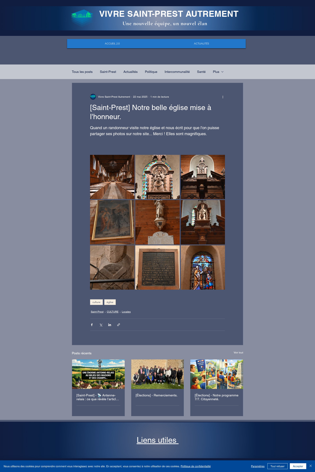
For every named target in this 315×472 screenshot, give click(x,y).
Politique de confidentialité (196, 466)
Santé (201, 72)
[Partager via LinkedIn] (109, 324)
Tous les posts (82, 72)
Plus (216, 72)
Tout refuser (278, 466)
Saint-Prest (108, 72)
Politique (151, 72)
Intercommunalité (177, 72)
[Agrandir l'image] (112, 177)
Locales (126, 311)
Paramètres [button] (258, 466)
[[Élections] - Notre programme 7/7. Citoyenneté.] (216, 374)
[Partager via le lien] (118, 324)
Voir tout (238, 352)
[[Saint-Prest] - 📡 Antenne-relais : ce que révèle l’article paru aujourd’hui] (98, 374)
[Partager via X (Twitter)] (100, 324)
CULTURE (112, 311)
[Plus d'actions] (223, 97)
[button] (158, 440)
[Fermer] (310, 466)
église (110, 302)
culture (96, 302)
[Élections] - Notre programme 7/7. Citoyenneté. (216, 397)
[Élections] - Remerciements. (157, 395)
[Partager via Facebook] (92, 324)
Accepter (298, 466)
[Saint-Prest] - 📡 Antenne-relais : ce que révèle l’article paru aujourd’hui (97, 397)
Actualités (130, 72)
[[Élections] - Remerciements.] (157, 374)
